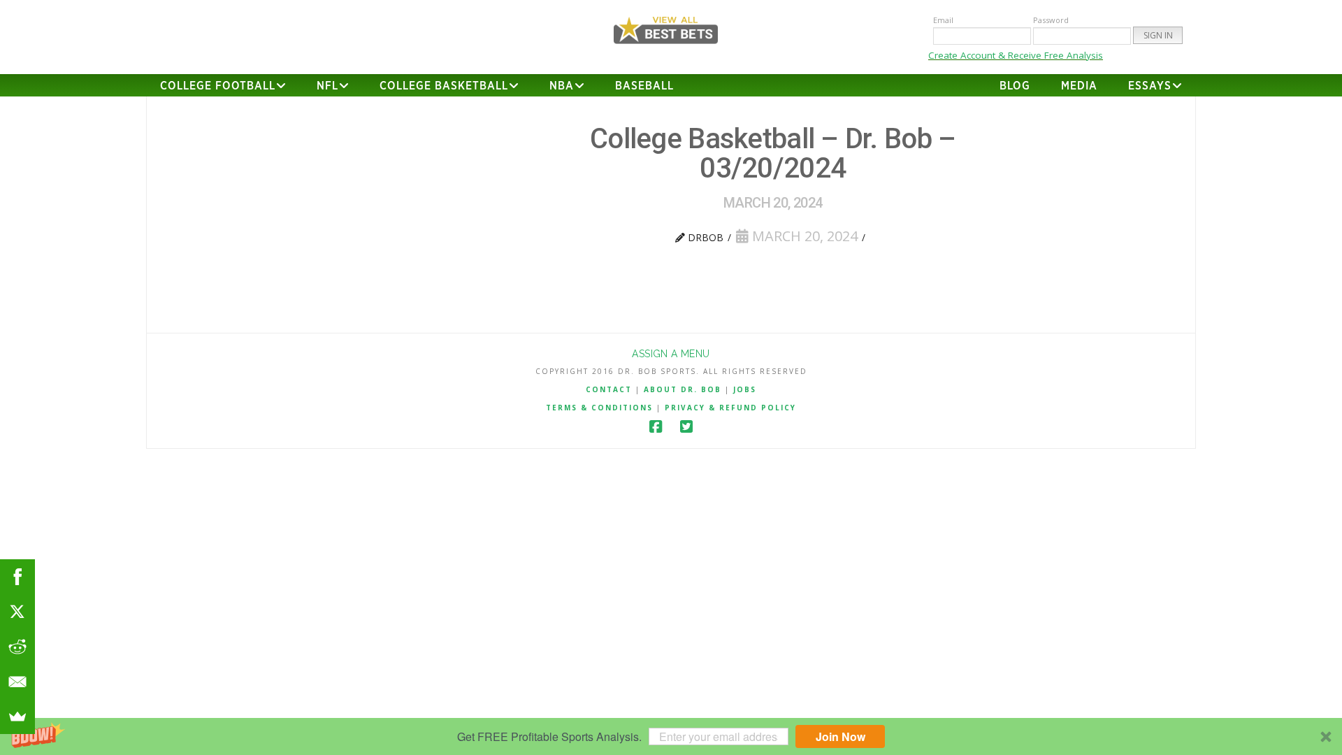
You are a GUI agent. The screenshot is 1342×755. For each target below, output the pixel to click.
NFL (327, 86)
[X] (17, 611)
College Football (217, 86)
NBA (561, 86)
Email (943, 20)
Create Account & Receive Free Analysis (1015, 55)
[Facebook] (655, 426)
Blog (1015, 86)
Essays (1149, 86)
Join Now (840, 736)
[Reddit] (17, 646)
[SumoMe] (17, 716)
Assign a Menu (670, 353)
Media (1079, 86)
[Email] (17, 681)
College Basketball (444, 86)
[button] (671, 736)
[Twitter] (686, 426)
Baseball (644, 86)
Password (1051, 20)
